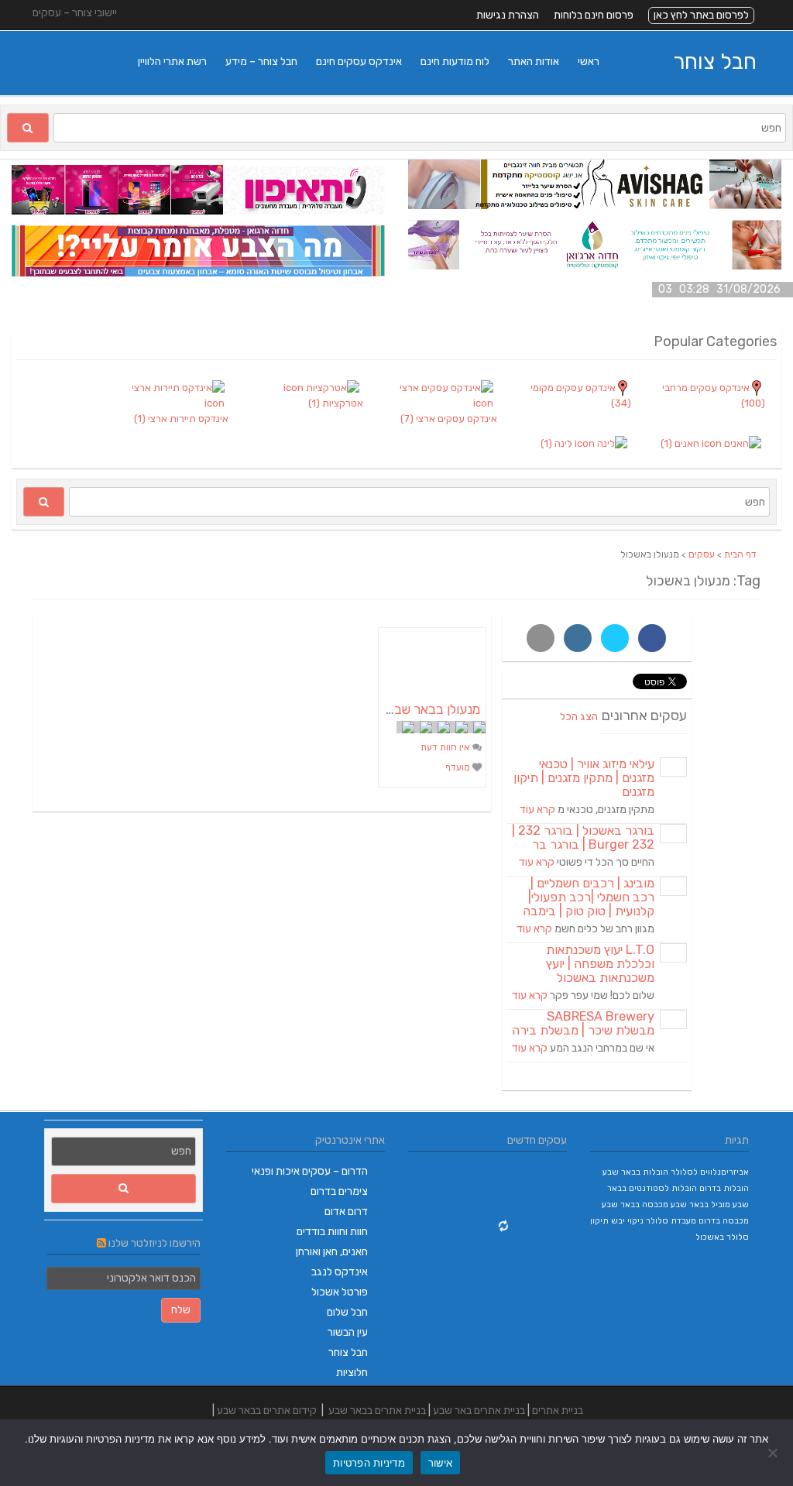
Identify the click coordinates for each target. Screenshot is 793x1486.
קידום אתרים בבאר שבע (267, 1410)
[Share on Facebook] (652, 638)
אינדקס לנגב (339, 1271)
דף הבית (740, 554)
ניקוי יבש (627, 1221)
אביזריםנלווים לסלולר (710, 1172)
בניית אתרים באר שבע (479, 1410)
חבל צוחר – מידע (261, 61)
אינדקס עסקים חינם (359, 61)
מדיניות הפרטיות (369, 1463)
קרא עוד (537, 809)
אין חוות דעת (446, 747)
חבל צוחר (715, 61)
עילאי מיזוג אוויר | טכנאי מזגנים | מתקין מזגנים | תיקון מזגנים (583, 778)
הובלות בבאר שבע (635, 1172)
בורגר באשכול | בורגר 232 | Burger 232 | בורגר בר (583, 837)
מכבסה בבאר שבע (635, 1204)
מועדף (458, 767)
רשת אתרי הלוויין (172, 61)
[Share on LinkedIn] (578, 638)
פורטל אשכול (339, 1292)
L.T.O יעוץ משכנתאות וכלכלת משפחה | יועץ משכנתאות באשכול (600, 963)
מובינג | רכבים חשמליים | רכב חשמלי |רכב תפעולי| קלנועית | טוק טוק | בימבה (588, 897)
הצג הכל (579, 716)
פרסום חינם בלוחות (593, 15)
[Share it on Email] (540, 638)
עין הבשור (348, 1332)
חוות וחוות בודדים (332, 1231)
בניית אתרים (557, 1410)
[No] (773, 1452)
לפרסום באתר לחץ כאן (701, 15)
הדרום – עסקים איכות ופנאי (310, 1171)
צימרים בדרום (339, 1191)
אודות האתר (533, 61)
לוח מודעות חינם (455, 61)
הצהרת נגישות (507, 15)
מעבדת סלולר (671, 1221)
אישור (440, 1463)
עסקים (701, 554)
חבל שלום (347, 1312)
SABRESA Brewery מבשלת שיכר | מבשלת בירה (583, 1023)
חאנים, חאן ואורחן (332, 1251)
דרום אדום (346, 1211)
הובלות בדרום (724, 1188)
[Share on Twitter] (615, 638)
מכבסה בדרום (724, 1221)
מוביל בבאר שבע (700, 1204)
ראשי (588, 61)
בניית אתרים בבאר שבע (377, 1410)
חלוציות (352, 1372)
